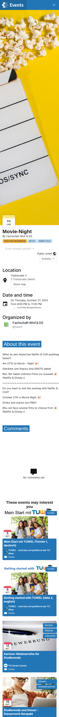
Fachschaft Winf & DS (19, 236)
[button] (54, 5)
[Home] (13, 5)
